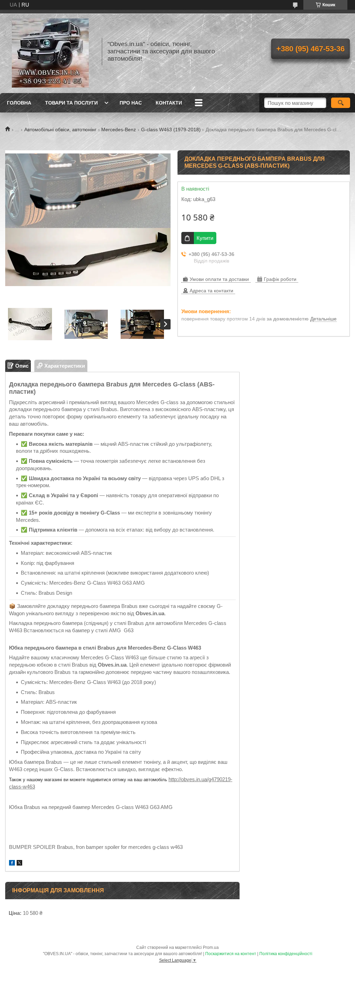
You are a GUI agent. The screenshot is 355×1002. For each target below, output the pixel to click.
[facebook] (12, 864)
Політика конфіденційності (285, 953)
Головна (19, 103)
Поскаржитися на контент (230, 953)
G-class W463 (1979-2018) (171, 129)
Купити (205, 238)
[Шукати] (340, 103)
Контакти (169, 103)
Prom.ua (211, 947)
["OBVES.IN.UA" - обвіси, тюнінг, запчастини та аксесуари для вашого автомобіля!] (50, 51)
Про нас (131, 103)
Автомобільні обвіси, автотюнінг (60, 129)
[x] (19, 864)
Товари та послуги (71, 103)
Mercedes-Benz (118, 129)
